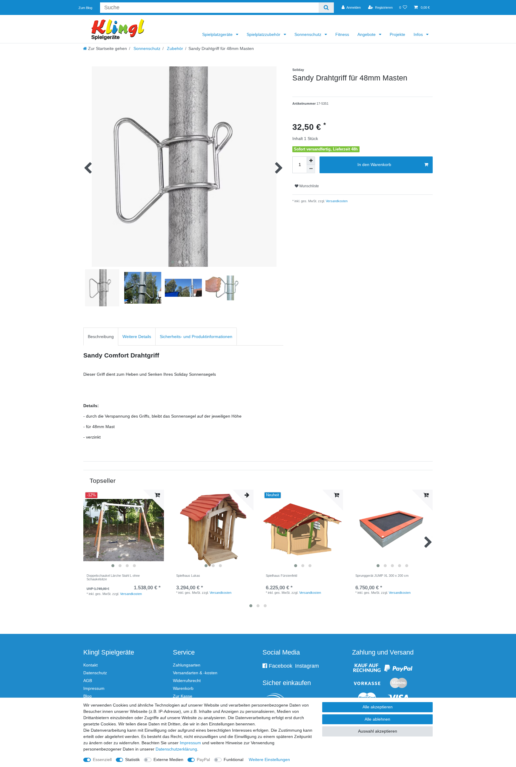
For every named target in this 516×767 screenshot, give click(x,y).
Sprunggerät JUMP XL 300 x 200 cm (381, 575)
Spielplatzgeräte (218, 34)
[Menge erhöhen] (311, 160)
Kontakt (90, 665)
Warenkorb (183, 688)
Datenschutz (95, 672)
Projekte (397, 34)
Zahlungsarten (186, 665)
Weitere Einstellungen (269, 759)
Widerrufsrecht (187, 680)
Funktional (233, 759)
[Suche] (326, 7)
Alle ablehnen (377, 719)
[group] (123, 530)
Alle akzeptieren (378, 706)
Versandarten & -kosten (195, 672)
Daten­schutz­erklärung (176, 749)
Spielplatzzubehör (264, 34)
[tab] (100, 336)
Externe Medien (168, 759)
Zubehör (174, 48)
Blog (87, 696)
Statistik (132, 759)
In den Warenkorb (374, 164)
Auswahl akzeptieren (377, 731)
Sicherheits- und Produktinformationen (196, 336)
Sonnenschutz (308, 34)
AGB (87, 680)
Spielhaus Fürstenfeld (281, 575)
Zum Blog (85, 8)
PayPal (203, 759)
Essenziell (102, 759)
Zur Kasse (182, 696)
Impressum (94, 688)
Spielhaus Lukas (188, 575)
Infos (419, 34)
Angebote (367, 34)
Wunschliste (308, 186)
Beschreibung (101, 336)
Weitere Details (136, 336)
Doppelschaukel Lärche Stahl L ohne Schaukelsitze (113, 577)
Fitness (342, 34)
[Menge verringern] (311, 169)
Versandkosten (336, 201)
